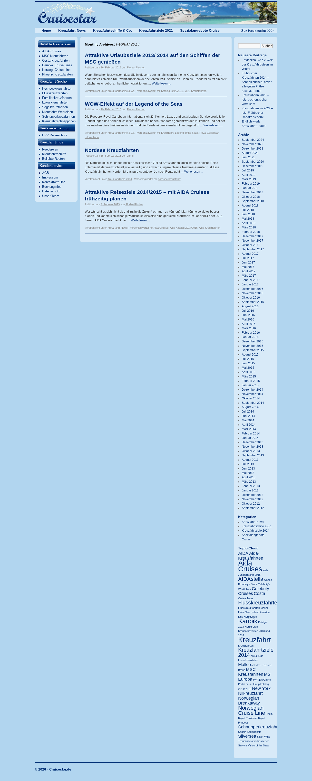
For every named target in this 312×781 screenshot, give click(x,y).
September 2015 (253, 350)
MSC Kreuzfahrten (55, 56)
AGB (45, 173)
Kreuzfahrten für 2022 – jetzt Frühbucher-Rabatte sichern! (257, 113)
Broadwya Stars (247, 584)
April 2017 (248, 271)
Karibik (247, 621)
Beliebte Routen (53, 158)
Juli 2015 (248, 359)
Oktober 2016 (251, 297)
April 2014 (248, 424)
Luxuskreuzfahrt (248, 660)
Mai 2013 (248, 473)
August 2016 (250, 306)
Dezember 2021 (252, 148)
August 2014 (250, 407)
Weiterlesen (161, 83)
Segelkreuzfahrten (55, 107)
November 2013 (252, 446)
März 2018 (249, 227)
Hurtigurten (250, 616)
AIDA (243, 553)
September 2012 (253, 508)
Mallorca (246, 664)
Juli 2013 (248, 464)
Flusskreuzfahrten (55, 93)
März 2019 (249, 179)
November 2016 (252, 293)
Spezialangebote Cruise (200, 30)
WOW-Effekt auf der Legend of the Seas (134, 104)
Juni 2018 (248, 214)
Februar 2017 (251, 280)
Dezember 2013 (252, 442)
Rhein (269, 713)
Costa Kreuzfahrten (55, 60)
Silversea (247, 736)
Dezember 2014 (252, 389)
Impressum (50, 177)
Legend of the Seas (186, 132)
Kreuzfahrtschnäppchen (59, 121)
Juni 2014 (248, 416)
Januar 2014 (250, 438)
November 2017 (252, 240)
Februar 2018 (251, 232)
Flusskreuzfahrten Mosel (253, 607)
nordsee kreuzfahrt (169, 179)
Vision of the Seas (258, 745)
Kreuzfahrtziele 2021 (156, 30)
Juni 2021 (248, 157)
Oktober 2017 (251, 245)
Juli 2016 (248, 310)
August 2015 (250, 354)
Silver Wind (263, 736)
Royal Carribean (247, 718)
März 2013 (249, 481)
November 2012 (252, 499)
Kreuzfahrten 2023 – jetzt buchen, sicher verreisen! (255, 100)
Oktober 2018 (251, 196)
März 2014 (249, 429)
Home (46, 30)
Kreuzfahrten (246, 645)
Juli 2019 (248, 170)
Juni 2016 (248, 315)
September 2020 (253, 161)
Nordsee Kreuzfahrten (112, 150)
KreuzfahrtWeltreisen (57, 112)
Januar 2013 (250, 490)
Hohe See (244, 612)
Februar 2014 (251, 433)
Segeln (242, 731)
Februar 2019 (251, 183)
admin (130, 155)
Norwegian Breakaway (249, 701)
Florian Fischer (136, 67)
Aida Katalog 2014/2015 (184, 227)
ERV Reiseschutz (54, 135)
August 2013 (250, 459)
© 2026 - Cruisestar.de (53, 769)
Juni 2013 (248, 468)
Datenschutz (51, 191)
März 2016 (249, 328)
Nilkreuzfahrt (250, 693)
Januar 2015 (250, 385)
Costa (259, 593)
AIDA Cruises (51, 51)
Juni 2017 (248, 262)
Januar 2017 (250, 284)
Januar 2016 (250, 337)
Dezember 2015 (252, 341)
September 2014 (253, 403)
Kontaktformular (53, 182)
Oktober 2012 (251, 503)
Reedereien (50, 149)
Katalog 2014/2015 (172, 90)
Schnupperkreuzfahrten (58, 116)
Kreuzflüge (257, 655)
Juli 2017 (248, 258)
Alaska (268, 579)
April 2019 (248, 175)
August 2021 (250, 153)
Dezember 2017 (252, 236)
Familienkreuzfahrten (57, 98)
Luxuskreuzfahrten (55, 102)
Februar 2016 (251, 332)
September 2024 (253, 139)
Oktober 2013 (251, 451)
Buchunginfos (51, 186)
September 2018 (253, 201)
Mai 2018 (248, 218)
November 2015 (252, 346)
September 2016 (253, 302)
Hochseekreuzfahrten (57, 88)
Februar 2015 (251, 381)
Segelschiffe (254, 731)
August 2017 (250, 253)
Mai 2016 (248, 319)
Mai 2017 (248, 267)
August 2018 (250, 205)
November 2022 (252, 144)
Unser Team (50, 196)
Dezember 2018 (252, 192)
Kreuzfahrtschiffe (54, 154)
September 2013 (253, 455)
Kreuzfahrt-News (72, 30)
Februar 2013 (251, 486)
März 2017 (249, 275)
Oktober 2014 (251, 398)
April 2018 (248, 223)
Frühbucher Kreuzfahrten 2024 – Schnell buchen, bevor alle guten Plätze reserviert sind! (257, 82)
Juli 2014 (248, 411)
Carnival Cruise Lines (57, 65)
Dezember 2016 (252, 289)
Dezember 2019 (252, 166)
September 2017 (253, 249)
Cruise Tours (246, 598)
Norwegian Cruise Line (251, 710)
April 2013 (248, 477)
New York (261, 688)
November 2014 (252, 394)
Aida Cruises (161, 227)
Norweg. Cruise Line (56, 70)
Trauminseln (245, 741)
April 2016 (248, 324)
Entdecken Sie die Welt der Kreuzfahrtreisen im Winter (257, 64)
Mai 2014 (248, 420)
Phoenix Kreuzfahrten (57, 74)
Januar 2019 (250, 188)
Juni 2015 (248, 363)
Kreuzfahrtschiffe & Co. (112, 30)
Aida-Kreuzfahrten (209, 227)
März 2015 (249, 376)
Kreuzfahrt (167, 132)
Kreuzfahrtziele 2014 (119, 179)
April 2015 (248, 372)
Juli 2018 (248, 210)
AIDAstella (250, 579)
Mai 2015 (248, 367)
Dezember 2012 (252, 495)
